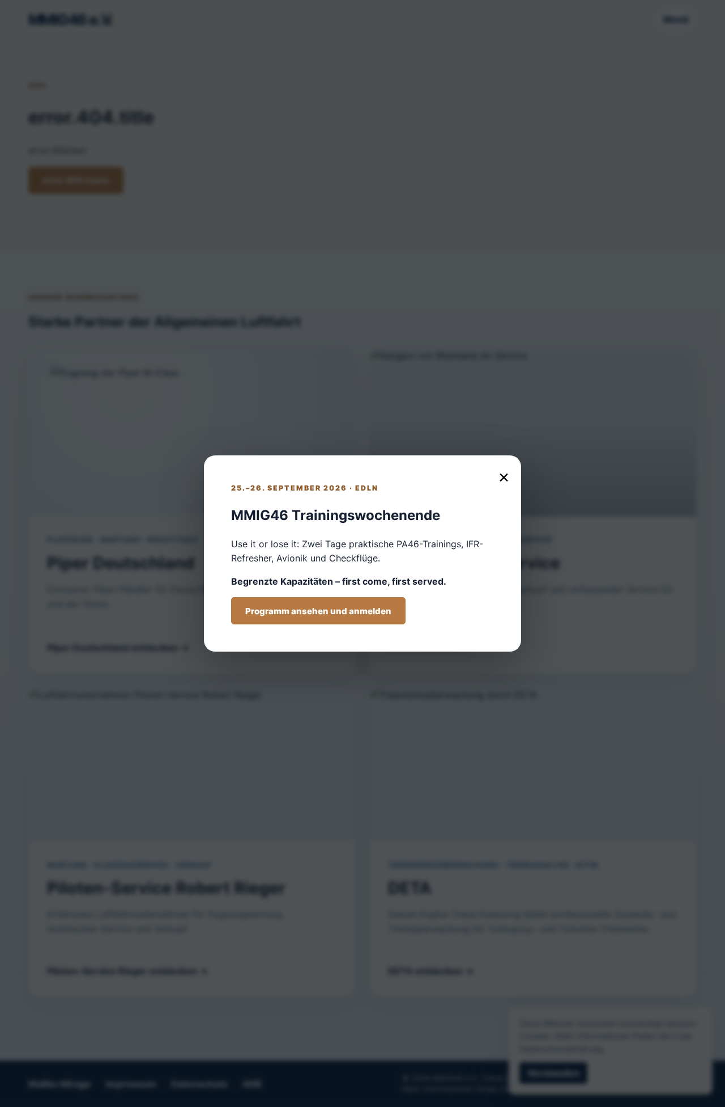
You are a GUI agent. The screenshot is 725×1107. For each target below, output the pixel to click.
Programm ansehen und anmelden (318, 611)
